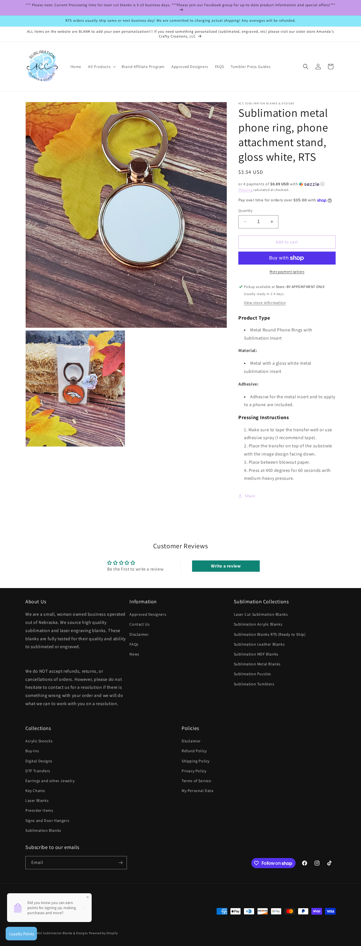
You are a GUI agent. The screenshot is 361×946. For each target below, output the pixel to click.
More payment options (287, 271)
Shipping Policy (196, 761)
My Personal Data (197, 790)
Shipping (245, 190)
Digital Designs (38, 761)
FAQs (133, 644)
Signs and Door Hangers (47, 820)
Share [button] (250, 495)
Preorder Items (39, 810)
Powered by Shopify (103, 933)
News (134, 654)
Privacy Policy (194, 770)
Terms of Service (196, 780)
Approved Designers (147, 614)
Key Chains (35, 790)
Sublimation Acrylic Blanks (258, 624)
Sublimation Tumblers (254, 684)
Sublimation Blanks (43, 830)
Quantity (245, 210)
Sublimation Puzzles (252, 673)
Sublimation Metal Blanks (257, 663)
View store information (265, 302)
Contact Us (139, 624)
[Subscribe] (120, 862)
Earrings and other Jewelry (50, 780)
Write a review (226, 566)
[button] (101, 66)
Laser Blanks (37, 800)
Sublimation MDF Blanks (256, 654)
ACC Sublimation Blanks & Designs (62, 933)
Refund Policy (194, 750)
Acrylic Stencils (39, 740)
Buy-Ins (32, 750)
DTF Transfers (37, 770)
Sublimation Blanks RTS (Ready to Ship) (270, 634)
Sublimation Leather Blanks (259, 644)
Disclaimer (139, 634)
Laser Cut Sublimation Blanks (261, 614)
